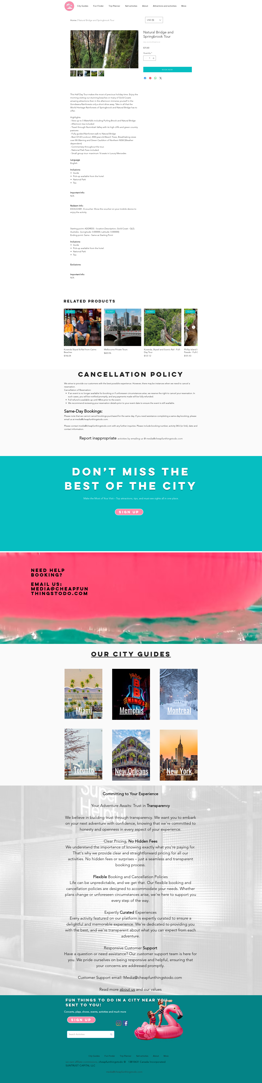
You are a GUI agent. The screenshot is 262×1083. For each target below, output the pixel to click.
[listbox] (154, 20)
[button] (154, 20)
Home (73, 20)
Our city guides (131, 654)
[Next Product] (193, 327)
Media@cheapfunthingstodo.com (60, 591)
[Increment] (153, 58)
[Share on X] (160, 78)
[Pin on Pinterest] (150, 78)
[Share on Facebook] (145, 78)
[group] (130, 334)
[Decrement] (145, 58)
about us (127, 989)
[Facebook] (125, 1023)
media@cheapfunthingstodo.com (91, 419)
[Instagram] (118, 1023)
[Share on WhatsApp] (155, 78)
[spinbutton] (149, 58)
